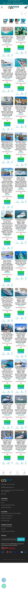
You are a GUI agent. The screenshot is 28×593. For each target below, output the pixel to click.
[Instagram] (5, 494)
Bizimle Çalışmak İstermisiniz (18, 3)
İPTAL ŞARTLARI (5, 520)
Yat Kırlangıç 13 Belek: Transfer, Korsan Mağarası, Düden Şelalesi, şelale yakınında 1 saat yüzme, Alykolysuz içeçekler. (21, 301)
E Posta (3, 487)
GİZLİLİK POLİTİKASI (6, 518)
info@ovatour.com (10, 487)
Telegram (8, 51)
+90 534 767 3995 (10, 484)
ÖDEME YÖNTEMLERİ (6, 515)
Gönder (20, 539)
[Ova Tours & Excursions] (13, 7)
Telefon (3, 484)
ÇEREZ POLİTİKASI (6, 507)
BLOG (2, 502)
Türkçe (9, 3)
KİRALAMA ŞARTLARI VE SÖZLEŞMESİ (11, 513)
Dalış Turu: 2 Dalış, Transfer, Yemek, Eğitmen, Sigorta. (20, 37)
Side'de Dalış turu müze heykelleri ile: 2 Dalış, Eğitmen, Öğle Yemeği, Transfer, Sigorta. (21, 262)
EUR (5, 3)
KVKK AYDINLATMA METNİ (8, 505)
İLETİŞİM (3, 529)
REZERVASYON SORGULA (8, 531)
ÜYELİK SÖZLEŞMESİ (6, 526)
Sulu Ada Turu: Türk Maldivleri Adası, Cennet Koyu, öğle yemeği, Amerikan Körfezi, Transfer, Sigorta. (7, 39)
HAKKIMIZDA (4, 500)
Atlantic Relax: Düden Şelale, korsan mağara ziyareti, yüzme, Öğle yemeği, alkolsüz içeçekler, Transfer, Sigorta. (20, 109)
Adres (2, 490)
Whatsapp (8, 49)
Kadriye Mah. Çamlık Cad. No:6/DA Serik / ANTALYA (15, 491)
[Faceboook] (2, 494)
